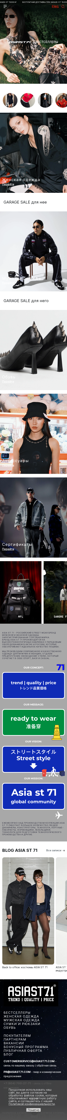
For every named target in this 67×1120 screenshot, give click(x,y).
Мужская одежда (21, 1020)
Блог (9, 1054)
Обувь (10, 1027)
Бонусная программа (26, 1046)
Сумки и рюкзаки (22, 1023)
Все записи (53, 850)
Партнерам (15, 1039)
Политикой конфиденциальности (32, 1104)
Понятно (33, 1110)
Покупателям (17, 1035)
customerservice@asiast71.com (29, 1061)
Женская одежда (21, 1016)
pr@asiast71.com (17, 1072)
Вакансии (14, 1043)
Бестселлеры (17, 1012)
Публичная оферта (23, 1050)
